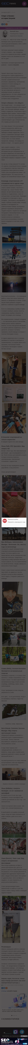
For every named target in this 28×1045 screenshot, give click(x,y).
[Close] (26, 517)
